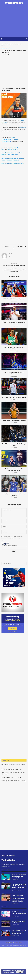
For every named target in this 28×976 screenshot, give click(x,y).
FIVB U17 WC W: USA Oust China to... (14, 299)
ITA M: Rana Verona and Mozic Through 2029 (14, 444)
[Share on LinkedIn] (20, 246)
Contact (20, 942)
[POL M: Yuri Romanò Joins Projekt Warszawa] (14, 361)
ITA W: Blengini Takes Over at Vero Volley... (14, 348)
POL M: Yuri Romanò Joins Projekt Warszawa (14, 373)
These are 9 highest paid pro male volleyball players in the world (19, 876)
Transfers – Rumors (12, 149)
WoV (8, 54)
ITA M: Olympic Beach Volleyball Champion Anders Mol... (14, 469)
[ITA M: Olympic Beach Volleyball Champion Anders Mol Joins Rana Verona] (14, 458)
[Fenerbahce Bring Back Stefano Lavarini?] (14, 386)
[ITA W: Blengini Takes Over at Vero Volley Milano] (14, 336)
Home (2, 44)
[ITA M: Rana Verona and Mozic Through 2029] (14, 433)
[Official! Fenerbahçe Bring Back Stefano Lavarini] (14, 311)
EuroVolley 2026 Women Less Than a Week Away (13, 780)
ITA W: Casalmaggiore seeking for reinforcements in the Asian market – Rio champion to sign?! (18, 898)
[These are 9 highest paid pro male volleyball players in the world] (5, 877)
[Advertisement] (14, 20)
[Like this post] (14, 246)
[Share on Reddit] (21, 246)
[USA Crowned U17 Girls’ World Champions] (5, 923)
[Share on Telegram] (25, 246)
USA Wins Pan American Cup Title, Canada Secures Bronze (19, 913)
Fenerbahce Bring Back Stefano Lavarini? (14, 397)
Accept (20, 972)
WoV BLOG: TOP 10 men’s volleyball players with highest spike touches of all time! (19, 886)
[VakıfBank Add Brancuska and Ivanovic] (14, 410)
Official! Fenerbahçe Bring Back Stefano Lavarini (14, 323)
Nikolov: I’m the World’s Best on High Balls (11, 777)
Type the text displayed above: (10, 545)
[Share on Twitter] (17, 246)
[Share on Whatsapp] (23, 246)
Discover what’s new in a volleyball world (12, 163)
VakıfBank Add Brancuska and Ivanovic (14, 420)
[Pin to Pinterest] (18, 246)
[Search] (26, 39)
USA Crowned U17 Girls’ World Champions (11, 769)
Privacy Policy (9, 942)
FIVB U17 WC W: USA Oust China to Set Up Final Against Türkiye (19, 932)
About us (15, 942)
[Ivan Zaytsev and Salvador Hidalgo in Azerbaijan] (14, 483)
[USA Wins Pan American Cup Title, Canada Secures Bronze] (5, 914)
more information (10, 972)
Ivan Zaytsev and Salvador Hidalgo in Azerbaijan (14, 494)
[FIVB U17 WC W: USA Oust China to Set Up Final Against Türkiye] (14, 288)
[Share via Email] (13, 248)
